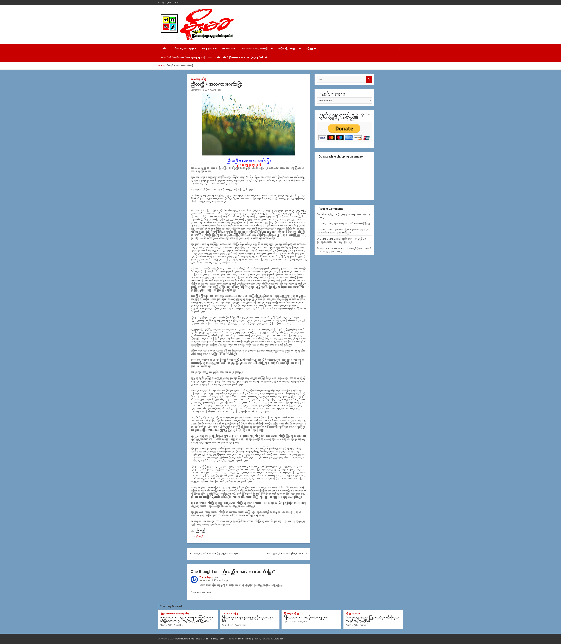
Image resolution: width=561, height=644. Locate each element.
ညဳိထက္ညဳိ (199, 536)
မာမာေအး (170, 614)
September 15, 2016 (200, 90)
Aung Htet (216, 90)
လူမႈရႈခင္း (208, 48)
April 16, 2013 (352, 625)
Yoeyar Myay (206, 577)
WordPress (279, 638)
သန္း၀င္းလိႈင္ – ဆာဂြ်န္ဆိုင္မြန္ (355, 223)
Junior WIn (227, 614)
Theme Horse (244, 638)
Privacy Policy (217, 638)
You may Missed (171, 606)
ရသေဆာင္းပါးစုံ (198, 79)
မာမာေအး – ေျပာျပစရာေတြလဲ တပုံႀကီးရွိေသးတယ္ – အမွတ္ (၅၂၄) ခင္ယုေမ (187, 619)
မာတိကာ (165, 48)
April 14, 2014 (228, 625)
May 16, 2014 (166, 625)
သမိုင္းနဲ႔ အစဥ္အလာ (288, 48)
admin (363, 625)
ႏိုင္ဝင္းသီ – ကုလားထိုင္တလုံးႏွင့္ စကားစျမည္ (217, 553)
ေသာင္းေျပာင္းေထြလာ (255, 48)
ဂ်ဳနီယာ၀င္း (288, 614)
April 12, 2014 (290, 621)
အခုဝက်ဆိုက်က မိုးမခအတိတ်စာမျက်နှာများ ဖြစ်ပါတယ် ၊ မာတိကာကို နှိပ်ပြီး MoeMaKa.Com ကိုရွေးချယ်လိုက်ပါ (214, 57)
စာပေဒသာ (227, 48)
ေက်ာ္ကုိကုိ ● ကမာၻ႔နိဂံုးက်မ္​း (285, 553)
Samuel (320, 214)
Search (369, 79)
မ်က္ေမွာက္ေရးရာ (184, 48)
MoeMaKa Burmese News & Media (191, 638)
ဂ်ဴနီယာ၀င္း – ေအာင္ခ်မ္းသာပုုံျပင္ (306, 617)
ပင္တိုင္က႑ (310, 48)
